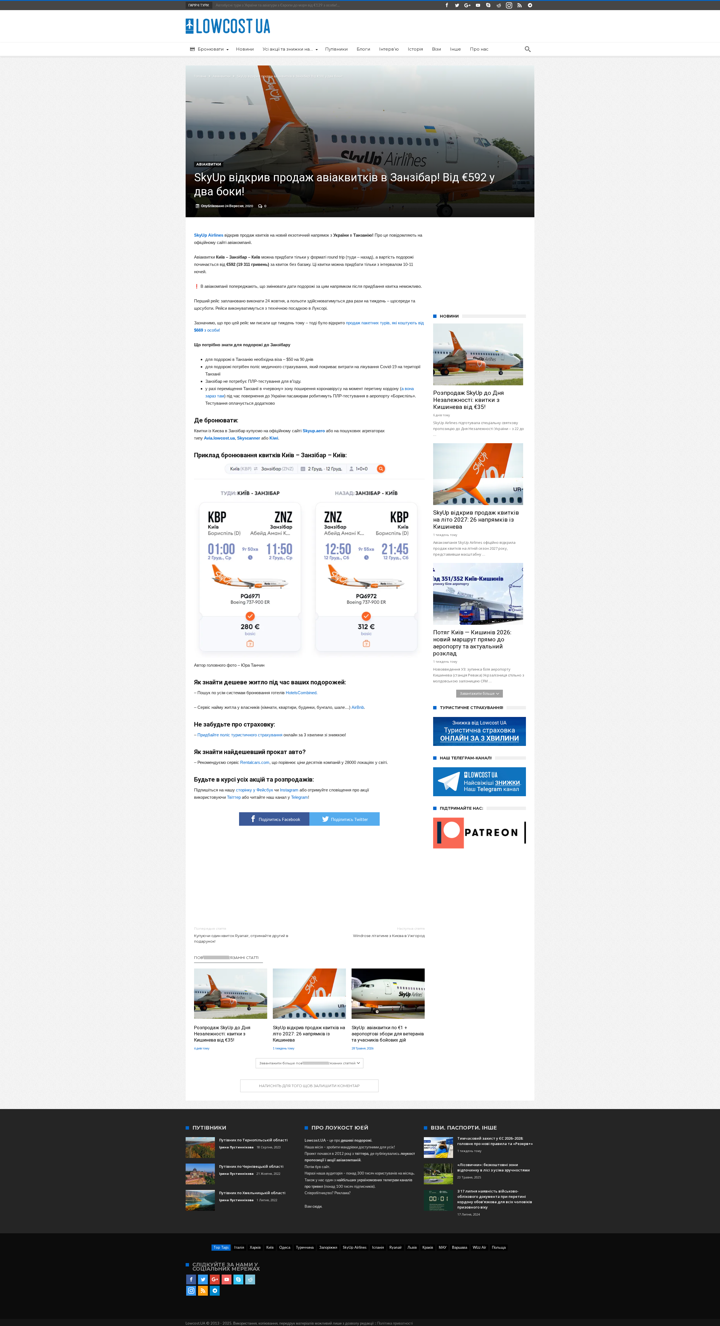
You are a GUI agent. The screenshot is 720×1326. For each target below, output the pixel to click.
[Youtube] (477, 5)
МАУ (442, 1247)
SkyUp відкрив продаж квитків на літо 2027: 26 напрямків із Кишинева (309, 1034)
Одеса (284, 1247)
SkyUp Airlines (354, 1247)
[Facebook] (446, 5)
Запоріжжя (328, 1247)
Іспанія (378, 1247)
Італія (239, 1247)
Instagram (289, 790)
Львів (412, 1247)
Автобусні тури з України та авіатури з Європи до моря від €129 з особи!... (276, 5)
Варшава (459, 1247)
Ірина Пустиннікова (236, 1147)
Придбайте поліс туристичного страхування (239, 734)
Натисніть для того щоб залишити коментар (309, 1085)
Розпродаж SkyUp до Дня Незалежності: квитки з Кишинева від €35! (222, 1034)
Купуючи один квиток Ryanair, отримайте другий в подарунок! (241, 934)
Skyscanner (248, 438)
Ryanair (396, 1247)
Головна (200, 76)
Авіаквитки (222, 76)
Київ (270, 1247)
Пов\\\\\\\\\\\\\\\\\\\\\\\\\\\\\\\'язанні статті (226, 957)
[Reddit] (498, 5)
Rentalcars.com (254, 762)
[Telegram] (529, 5)
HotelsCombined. (302, 692)
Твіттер (234, 797)
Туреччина (305, 1247)
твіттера (361, 1153)
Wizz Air (479, 1247)
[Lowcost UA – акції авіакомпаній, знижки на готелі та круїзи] (228, 18)
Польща (499, 1247)
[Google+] (467, 5)
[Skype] (488, 5)
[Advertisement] (309, 876)
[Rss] (519, 5)
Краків (427, 1247)
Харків (255, 1247)
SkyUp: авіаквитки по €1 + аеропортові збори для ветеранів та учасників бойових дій (388, 1034)
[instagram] (509, 5)
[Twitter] (457, 5)
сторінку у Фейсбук (254, 790)
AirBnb (358, 707)
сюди (316, 1206)
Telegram (299, 797)
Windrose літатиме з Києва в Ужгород (389, 932)
